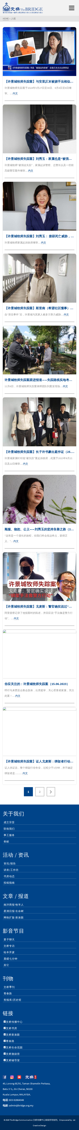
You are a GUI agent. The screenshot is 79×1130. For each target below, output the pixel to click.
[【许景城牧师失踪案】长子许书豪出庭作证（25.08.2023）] (39, 421)
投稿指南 (9, 882)
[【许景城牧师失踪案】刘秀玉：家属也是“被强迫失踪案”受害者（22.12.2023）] (39, 129)
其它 (6, 965)
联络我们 (9, 828)
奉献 (6, 841)
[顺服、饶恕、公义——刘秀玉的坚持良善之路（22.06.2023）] (39, 499)
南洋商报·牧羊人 (14, 904)
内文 (15, 93)
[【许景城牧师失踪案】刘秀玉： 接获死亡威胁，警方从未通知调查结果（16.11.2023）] (39, 206)
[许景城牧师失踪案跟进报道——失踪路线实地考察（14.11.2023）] (39, 350)
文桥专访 (9, 945)
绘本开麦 (9, 952)
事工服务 (9, 835)
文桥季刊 (9, 987)
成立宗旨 (9, 822)
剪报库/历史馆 (12, 999)
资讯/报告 (10, 863)
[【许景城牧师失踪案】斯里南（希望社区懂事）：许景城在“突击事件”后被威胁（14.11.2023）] (39, 278)
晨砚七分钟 (10, 958)
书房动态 (9, 876)
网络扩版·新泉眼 (14, 917)
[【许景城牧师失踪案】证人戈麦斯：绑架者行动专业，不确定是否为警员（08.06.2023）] (39, 731)
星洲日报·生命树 (14, 911)
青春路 (8, 993)
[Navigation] (71, 8)
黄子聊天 (9, 939)
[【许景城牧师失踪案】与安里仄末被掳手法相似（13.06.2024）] (39, 51)
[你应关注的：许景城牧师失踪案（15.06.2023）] (39, 654)
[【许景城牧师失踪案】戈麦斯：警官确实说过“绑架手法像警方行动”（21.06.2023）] (39, 576)
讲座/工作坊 (11, 870)
